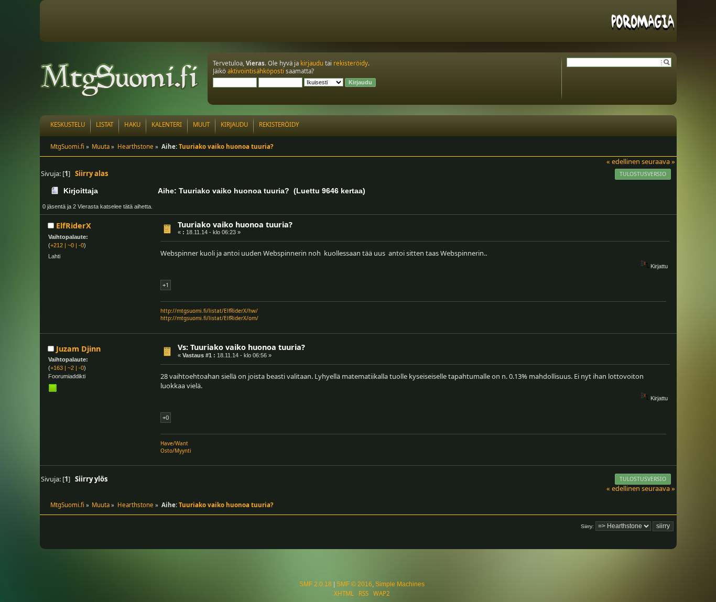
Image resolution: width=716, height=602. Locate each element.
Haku (132, 124)
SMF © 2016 (354, 584)
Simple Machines (400, 584)
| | (67, 245)
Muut (201, 124)
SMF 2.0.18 (315, 584)
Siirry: (587, 526)
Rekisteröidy (279, 124)
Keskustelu (67, 124)
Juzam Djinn (78, 349)
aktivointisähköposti (255, 71)
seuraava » (658, 161)
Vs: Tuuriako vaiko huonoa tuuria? (241, 347)
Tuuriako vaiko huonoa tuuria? (235, 224)
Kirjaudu (234, 124)
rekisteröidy (350, 63)
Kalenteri (166, 124)
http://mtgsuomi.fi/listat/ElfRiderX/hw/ (209, 310)
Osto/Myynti (175, 450)
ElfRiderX (73, 226)
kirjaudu (311, 63)
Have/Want (174, 443)
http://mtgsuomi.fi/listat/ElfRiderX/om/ (209, 318)
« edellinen (623, 161)
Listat (104, 124)
